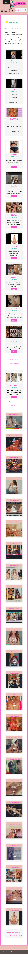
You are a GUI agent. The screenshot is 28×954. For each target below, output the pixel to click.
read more (14, 166)
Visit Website (14, 62)
